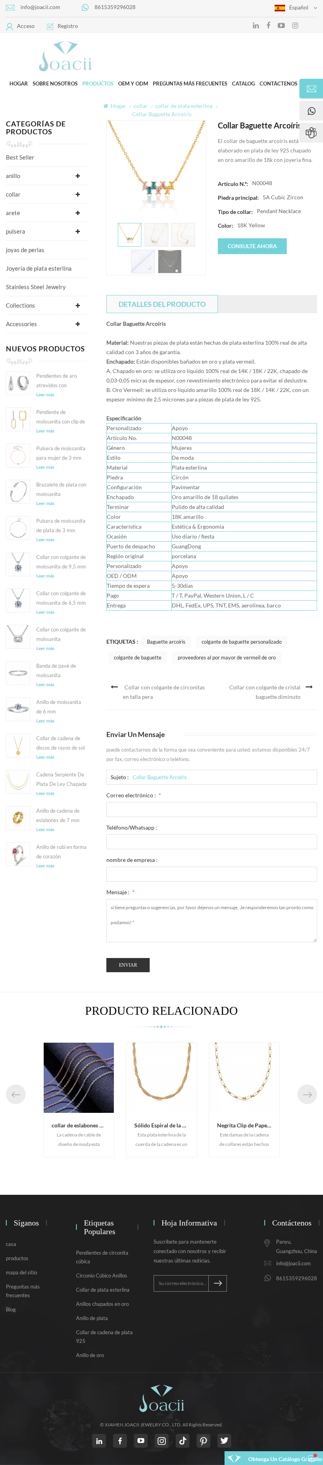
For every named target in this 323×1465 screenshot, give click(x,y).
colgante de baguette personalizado (242, 642)
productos (17, 1258)
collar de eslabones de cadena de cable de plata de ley (83, 1125)
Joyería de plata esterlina (39, 268)
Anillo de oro (90, 1355)
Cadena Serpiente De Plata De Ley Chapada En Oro (61, 780)
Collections (20, 305)
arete (13, 212)
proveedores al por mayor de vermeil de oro (227, 657)
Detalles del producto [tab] (162, 304)
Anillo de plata (92, 1318)
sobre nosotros (55, 83)
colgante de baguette (138, 657)
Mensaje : (120, 892)
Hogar (18, 83)
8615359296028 (115, 7)
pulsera (15, 231)
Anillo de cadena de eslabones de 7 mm (58, 815)
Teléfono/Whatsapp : (131, 827)
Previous (16, 1094)
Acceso (26, 25)
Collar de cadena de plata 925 (104, 1336)
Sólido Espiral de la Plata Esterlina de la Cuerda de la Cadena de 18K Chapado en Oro (165, 1125)
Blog (11, 1309)
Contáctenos (278, 83)
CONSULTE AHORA (252, 246)
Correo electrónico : (133, 795)
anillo (13, 175)
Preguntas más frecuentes (190, 83)
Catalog (243, 83)
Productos (97, 83)
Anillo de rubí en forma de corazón (61, 852)
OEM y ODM (133, 83)
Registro (68, 25)
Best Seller (20, 157)
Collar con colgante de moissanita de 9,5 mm (61, 562)
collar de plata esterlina (183, 105)
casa (11, 1244)
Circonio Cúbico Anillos (101, 1275)
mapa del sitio (21, 1272)
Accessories (21, 323)
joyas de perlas (25, 249)
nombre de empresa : (132, 859)
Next (307, 1094)
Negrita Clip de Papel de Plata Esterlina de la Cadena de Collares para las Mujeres (248, 1125)
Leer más (45, 394)
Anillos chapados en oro (102, 1304)
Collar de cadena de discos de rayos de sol (60, 743)
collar (141, 105)
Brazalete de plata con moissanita (61, 489)
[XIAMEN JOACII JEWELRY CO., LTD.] (65, 56)
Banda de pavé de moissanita (56, 670)
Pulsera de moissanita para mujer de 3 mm (60, 453)
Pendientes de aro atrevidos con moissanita (56, 381)
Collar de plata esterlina (103, 1290)
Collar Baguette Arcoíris (160, 777)
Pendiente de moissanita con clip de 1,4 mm (60, 417)
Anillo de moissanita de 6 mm (58, 707)
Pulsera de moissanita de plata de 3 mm (60, 525)
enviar (128, 965)
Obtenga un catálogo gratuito (285, 1459)
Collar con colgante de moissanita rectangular (61, 635)
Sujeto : (120, 777)
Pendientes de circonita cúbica (102, 1257)
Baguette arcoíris (166, 642)
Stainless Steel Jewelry (36, 286)
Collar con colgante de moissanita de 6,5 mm (61, 598)
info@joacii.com (40, 7)
